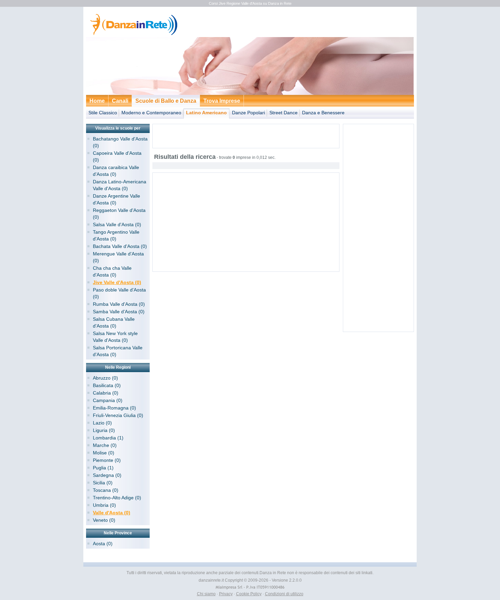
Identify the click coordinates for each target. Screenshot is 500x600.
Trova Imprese (221, 101)
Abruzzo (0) (105, 378)
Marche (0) (105, 445)
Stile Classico (102, 112)
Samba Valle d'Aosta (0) (119, 311)
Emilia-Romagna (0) (114, 408)
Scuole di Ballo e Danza (165, 101)
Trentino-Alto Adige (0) (117, 497)
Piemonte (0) (107, 460)
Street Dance (283, 112)
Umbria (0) (104, 505)
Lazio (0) (102, 423)
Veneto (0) (104, 520)
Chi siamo (206, 593)
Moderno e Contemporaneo (151, 112)
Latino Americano (206, 112)
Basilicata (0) (107, 385)
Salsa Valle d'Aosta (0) (117, 224)
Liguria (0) (104, 430)
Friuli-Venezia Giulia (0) (118, 415)
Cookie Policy (249, 593)
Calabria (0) (105, 393)
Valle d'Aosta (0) (111, 512)
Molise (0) (103, 452)
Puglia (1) (103, 467)
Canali (120, 101)
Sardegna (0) (107, 475)
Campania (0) (107, 400)
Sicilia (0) (103, 482)
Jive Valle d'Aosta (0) (117, 282)
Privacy (226, 593)
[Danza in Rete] (132, 34)
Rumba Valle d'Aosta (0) (119, 304)
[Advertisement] (246, 136)
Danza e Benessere (323, 112)
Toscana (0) (105, 490)
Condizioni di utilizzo (284, 593)
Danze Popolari (248, 112)
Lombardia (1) (108, 437)
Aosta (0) (103, 543)
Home (97, 101)
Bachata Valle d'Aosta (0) (120, 246)
